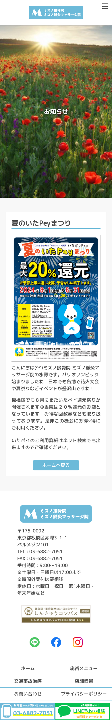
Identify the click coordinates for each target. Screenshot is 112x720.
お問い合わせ (28, 694)
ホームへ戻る (56, 465)
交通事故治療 (28, 681)
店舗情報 (84, 681)
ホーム (28, 668)
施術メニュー (84, 668)
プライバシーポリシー (84, 694)
